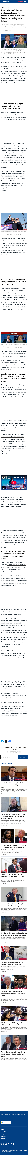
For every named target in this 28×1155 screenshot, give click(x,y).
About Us (2, 1129)
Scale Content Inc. (16, 1114)
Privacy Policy (3, 1134)
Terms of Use (3, 1138)
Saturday (22, 119)
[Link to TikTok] (11, 1144)
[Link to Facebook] (1, 1144)
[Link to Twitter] (6, 1144)
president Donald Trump (14, 76)
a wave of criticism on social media (16, 564)
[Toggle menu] (25, 1)
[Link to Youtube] (8, 1144)
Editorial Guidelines (5, 1131)
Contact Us (3, 1140)
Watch (21, 1)
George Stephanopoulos (8, 71)
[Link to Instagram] (3, 1144)
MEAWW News (4, 1114)
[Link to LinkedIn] (14, 1144)
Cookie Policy (3, 1136)
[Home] (5, 1)
